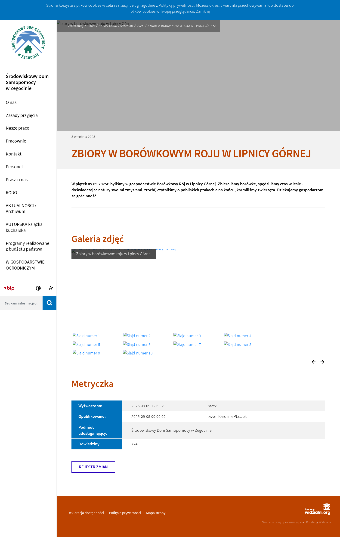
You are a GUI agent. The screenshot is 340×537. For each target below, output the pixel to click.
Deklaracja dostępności (86, 512)
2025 (140, 26)
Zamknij (203, 11)
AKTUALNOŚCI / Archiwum (116, 26)
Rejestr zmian (93, 466)
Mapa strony (155, 512)
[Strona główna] (28, 45)
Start (92, 26)
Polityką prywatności (176, 5)
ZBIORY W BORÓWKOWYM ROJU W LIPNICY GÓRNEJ (182, 26)
